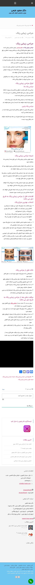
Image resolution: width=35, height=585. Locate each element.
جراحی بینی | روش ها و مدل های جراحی (20, 457)
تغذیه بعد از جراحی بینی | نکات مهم (22, 444)
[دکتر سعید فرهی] (17, 14)
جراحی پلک (7, 37)
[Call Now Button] (30, 581)
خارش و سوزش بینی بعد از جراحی (22, 461)
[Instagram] (19, 577)
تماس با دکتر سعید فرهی (27, 569)
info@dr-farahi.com (25, 484)
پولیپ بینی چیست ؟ (26, 448)
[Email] (16, 577)
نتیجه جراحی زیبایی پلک (9, 377)
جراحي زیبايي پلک (20, 377)
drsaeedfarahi (27, 490)
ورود (3, 389)
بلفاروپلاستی (19, 48)
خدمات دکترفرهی (22, 565)
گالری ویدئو (12, 567)
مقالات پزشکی (14, 565)
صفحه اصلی (7, 565)
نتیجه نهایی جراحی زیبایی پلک (25, 379)
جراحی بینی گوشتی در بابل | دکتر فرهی (21, 452)
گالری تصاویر (30, 565)
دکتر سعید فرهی (18, 37)
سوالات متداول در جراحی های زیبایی (24, 567)
